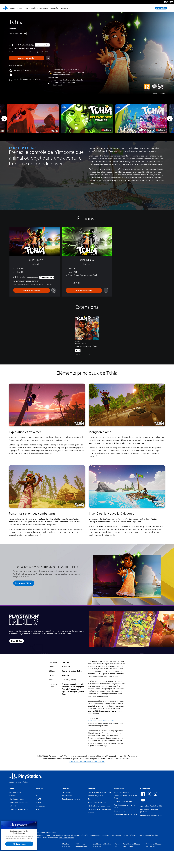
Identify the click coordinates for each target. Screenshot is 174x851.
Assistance (64, 8)
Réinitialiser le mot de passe (99, 806)
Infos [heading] (11, 788)
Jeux (26, 8)
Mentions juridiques (66, 845)
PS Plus (33, 8)
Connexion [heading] (145, 788)
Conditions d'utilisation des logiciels (132, 845)
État (89, 799)
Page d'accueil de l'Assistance (99, 792)
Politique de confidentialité (81, 845)
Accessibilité (67, 796)
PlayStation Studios (16, 799)
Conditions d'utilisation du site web (102, 845)
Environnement (67, 792)
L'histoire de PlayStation (18, 809)
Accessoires (43, 8)
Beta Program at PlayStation (151, 815)
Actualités (54, 8)
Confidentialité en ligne (71, 799)
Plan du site (117, 845)
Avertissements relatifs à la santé (101, 721)
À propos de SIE (15, 792)
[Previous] (4, 118)
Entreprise (13, 806)
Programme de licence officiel (125, 814)
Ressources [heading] (119, 788)
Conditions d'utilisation (123, 792)
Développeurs (119, 811)
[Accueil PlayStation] (5, 8)
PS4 (37, 796)
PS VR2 (38, 799)
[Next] (170, 118)
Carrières (12, 796)
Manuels (91, 813)
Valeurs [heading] (65, 788)
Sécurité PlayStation (95, 796)
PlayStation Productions (18, 802)
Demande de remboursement (99, 809)
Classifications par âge (123, 801)
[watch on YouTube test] (106, 130)
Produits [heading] (39, 788)
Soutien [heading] (91, 788)
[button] (87, 118)
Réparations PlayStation (97, 802)
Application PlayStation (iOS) (151, 806)
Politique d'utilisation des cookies (154, 845)
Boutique (13, 8)
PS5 (20, 8)
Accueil (12, 782)
